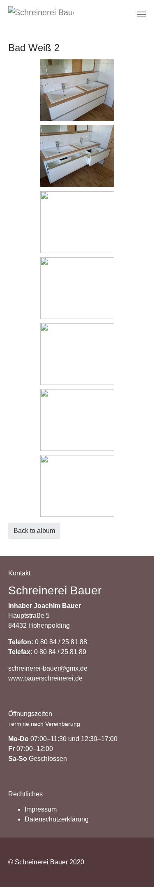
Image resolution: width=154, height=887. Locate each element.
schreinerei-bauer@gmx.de (47, 668)
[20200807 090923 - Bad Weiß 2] (77, 90)
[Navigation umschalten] (141, 14)
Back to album (34, 530)
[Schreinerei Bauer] (41, 14)
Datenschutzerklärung (57, 819)
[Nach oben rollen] (136, 869)
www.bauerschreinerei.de (45, 678)
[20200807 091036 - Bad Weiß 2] (77, 354)
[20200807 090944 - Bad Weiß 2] (77, 156)
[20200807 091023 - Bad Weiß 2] (77, 288)
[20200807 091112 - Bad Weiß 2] (77, 486)
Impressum (41, 809)
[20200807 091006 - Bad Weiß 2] (77, 222)
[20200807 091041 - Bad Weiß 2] (77, 420)
